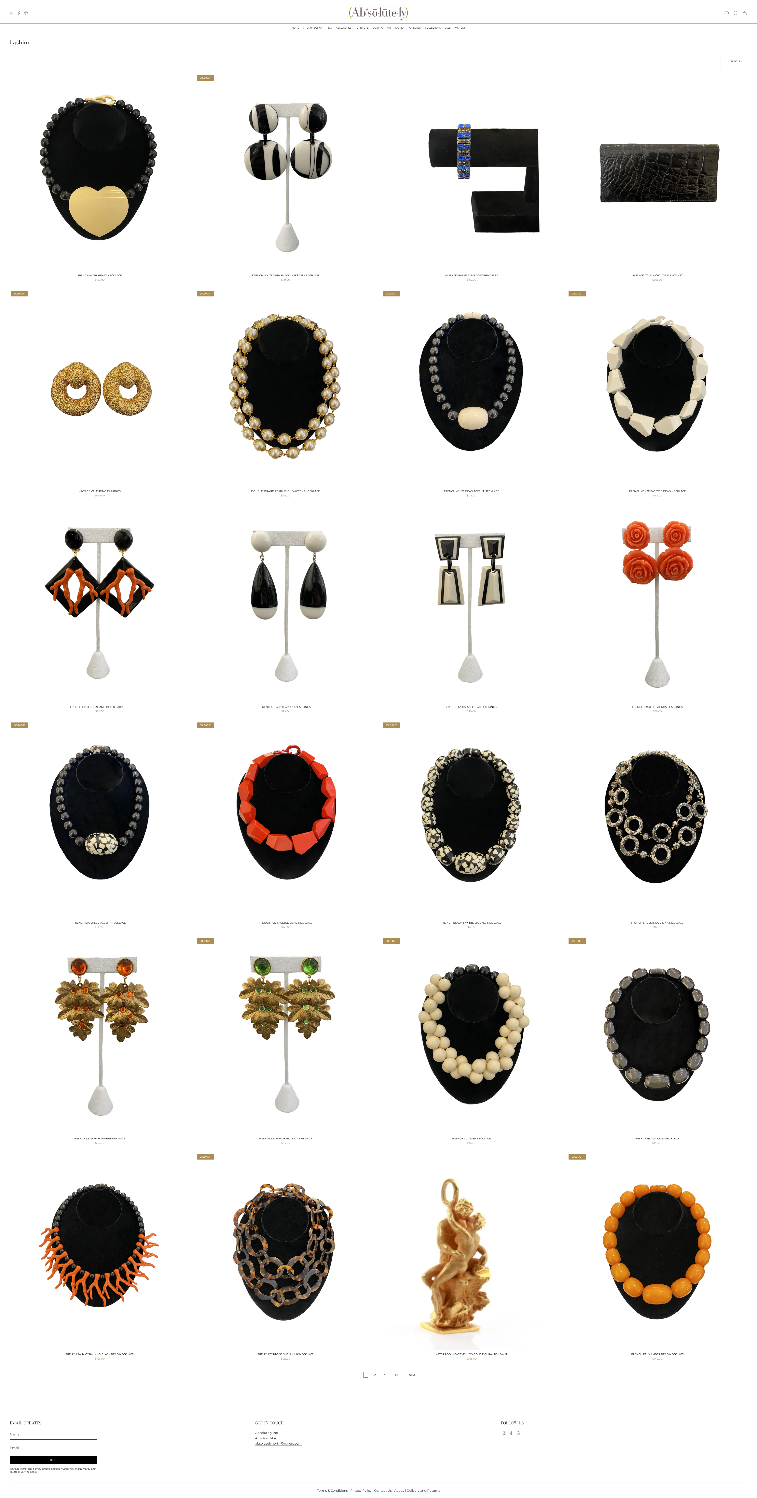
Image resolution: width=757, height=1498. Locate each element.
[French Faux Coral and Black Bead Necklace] (99, 1252)
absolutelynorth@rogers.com (278, 1443)
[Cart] (744, 13)
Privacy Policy (81, 1468)
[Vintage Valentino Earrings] (99, 389)
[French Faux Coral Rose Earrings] (657, 604)
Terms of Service (19, 1471)
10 (396, 1375)
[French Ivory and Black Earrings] (471, 604)
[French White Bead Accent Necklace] (471, 389)
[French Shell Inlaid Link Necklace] (657, 820)
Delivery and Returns (423, 1490)
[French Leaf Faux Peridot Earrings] (285, 1036)
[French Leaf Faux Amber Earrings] (99, 1036)
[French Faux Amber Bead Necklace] (657, 1252)
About (399, 1490)
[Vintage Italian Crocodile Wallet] (657, 173)
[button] (312, 28)
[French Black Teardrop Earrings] (285, 604)
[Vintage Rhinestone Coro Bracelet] (471, 173)
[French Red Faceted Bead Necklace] (285, 820)
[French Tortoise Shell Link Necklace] (285, 1252)
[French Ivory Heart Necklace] (99, 173)
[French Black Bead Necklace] (657, 1036)
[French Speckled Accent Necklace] (99, 820)
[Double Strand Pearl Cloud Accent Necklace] (285, 389)
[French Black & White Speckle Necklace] (471, 820)
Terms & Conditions (332, 1490)
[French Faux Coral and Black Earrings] (99, 604)
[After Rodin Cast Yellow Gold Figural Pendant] (471, 1252)
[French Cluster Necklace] (471, 1036)
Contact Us (383, 1490)
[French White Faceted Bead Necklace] (657, 389)
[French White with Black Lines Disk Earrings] (285, 173)
